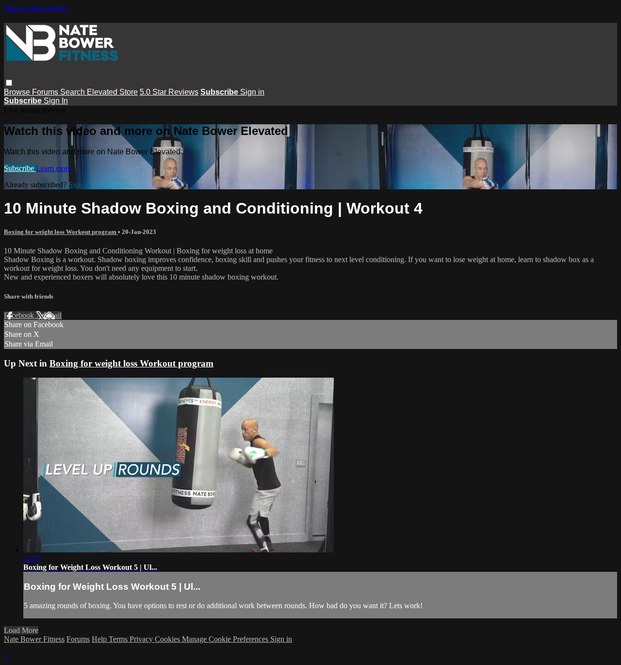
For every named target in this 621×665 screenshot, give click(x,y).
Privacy (142, 639)
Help (100, 639)
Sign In (56, 101)
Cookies (168, 639)
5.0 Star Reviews (169, 92)
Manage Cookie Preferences (226, 639)
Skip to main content (35, 8)
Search (73, 92)
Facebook (20, 315)
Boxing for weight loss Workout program (61, 231)
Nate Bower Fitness (34, 639)
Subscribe (20, 168)
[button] (9, 83)
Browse (18, 92)
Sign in (252, 92)
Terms (119, 639)
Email (53, 315)
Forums (46, 92)
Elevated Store (112, 92)
